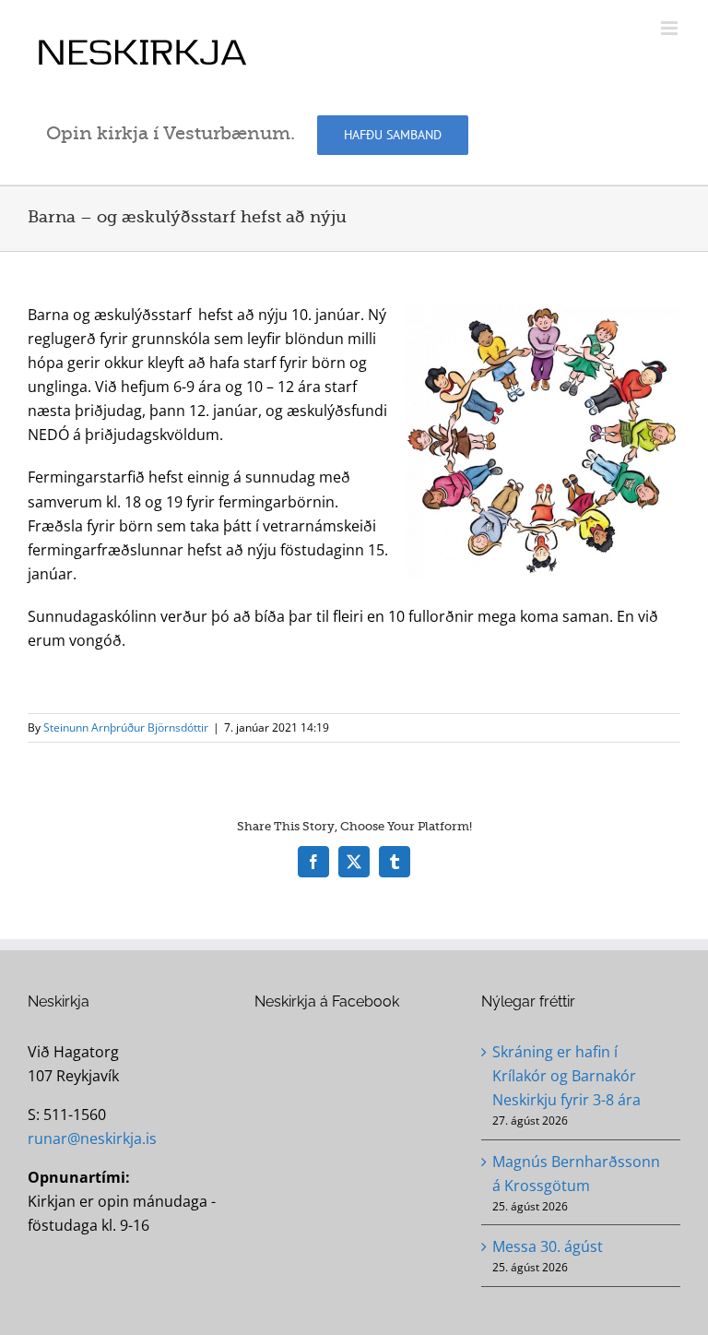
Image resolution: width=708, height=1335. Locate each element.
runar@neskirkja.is (92, 1138)
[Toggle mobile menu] (670, 28)
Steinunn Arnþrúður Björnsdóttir (125, 727)
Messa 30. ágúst (547, 1246)
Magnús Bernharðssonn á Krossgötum (576, 1173)
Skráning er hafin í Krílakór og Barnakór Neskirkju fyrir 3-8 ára (566, 1076)
